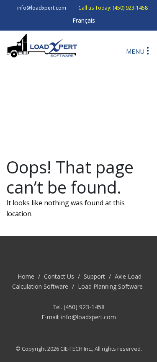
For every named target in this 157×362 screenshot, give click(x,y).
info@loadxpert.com (88, 317)
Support (94, 276)
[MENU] (148, 50)
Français (83, 20)
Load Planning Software (110, 286)
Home (26, 276)
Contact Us (59, 276)
